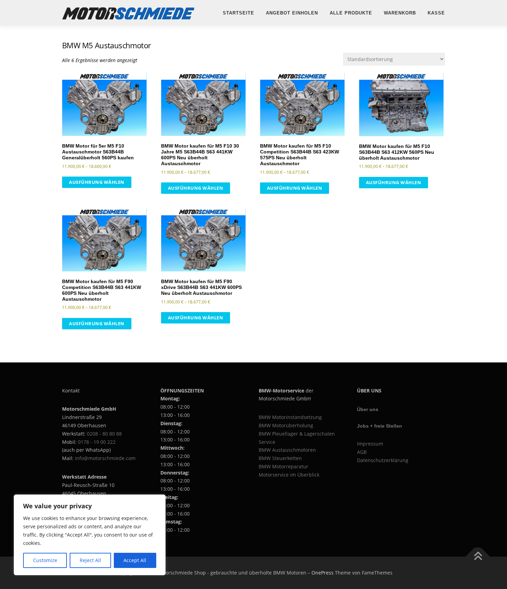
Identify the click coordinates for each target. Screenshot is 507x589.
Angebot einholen (292, 13)
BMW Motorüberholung (286, 425)
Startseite (238, 13)
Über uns (367, 409)
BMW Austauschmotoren (287, 450)
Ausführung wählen (97, 182)
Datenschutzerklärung (382, 460)
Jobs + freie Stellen (379, 426)
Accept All (134, 560)
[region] (90, 535)
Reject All (90, 560)
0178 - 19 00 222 (97, 442)
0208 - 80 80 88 (104, 433)
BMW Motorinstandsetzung (290, 417)
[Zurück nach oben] (478, 557)
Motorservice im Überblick (289, 474)
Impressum (370, 443)
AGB (362, 452)
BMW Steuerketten (280, 458)
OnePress (322, 572)
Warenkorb (400, 13)
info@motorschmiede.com (105, 458)
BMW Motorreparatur (283, 466)
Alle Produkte (351, 13)
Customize (45, 560)
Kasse (436, 13)
